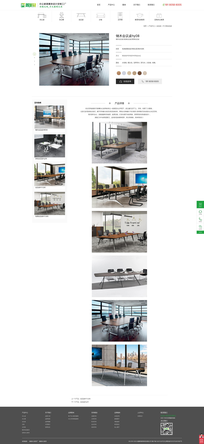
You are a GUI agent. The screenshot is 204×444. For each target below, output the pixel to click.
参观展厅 (117, 419)
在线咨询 (126, 81)
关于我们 (136, 5)
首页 (98, 5)
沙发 (23, 424)
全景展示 (47, 424)
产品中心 (111, 5)
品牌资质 (47, 419)
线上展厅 (117, 427)
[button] (34, 54)
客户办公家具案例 (73, 416)
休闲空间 (93, 427)
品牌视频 (47, 421)
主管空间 (93, 419)
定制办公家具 (26, 432)
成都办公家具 (43, 441)
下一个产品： (80, 402)
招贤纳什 (140, 416)
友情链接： (25, 441)
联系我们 (151, 5)
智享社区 (47, 427)
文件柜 (24, 427)
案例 (124, 5)
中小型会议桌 (167, 26)
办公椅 (24, 419)
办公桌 (24, 416)
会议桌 (159, 26)
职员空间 (93, 421)
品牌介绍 (47, 416)
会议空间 (93, 424)
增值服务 (117, 421)
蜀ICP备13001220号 (158, 441)
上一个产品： (80, 399)
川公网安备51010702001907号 (173, 441)
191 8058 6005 (151, 81)
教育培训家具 (26, 430)
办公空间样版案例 (73, 419)
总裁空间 (93, 416)
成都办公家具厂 (33, 441)
